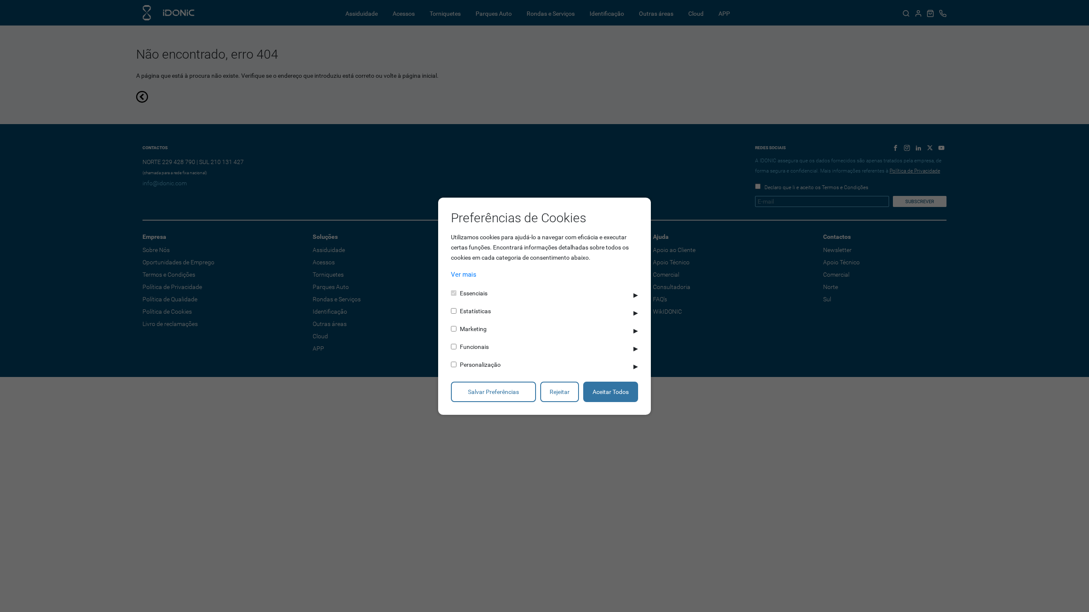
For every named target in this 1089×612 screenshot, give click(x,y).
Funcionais (474, 346)
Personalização (480, 364)
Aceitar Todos (611, 391)
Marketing (473, 329)
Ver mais (463, 274)
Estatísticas (475, 311)
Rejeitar (560, 391)
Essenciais (473, 293)
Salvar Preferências (493, 391)
